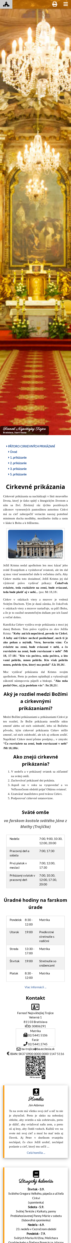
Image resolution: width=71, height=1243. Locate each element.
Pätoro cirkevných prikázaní (31, 446)
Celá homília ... (36, 1152)
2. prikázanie (18, 463)
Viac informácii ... (35, 987)
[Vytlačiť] (54, 4)
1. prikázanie (18, 457)
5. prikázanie (18, 474)
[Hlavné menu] (65, 4)
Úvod (13, 451)
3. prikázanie (18, 468)
